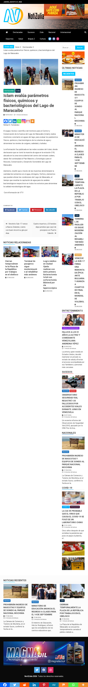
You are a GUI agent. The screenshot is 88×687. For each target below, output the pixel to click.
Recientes (68, 74)
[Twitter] (10, 121)
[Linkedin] (15, 121)
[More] (32, 121)
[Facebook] (6, 121)
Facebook (10, 210)
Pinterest (38, 210)
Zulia (41, 32)
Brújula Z (31, 39)
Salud (20, 39)
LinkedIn (51, 210)
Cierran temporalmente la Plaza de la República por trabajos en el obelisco (71, 610)
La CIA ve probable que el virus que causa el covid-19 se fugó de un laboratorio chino (73, 517)
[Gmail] (28, 121)
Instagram (50, 670)
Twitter (24, 210)
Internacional (65, 32)
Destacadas (18, 32)
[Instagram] (24, 121)
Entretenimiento (72, 310)
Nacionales (69, 432)
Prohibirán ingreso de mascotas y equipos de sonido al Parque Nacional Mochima (73, 461)
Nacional (51, 32)
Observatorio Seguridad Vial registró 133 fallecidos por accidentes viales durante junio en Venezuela (72, 403)
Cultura (43, 39)
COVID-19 (67, 487)
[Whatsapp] (19, 121)
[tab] (68, 74)
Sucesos (31, 32)
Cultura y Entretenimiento (71, 328)
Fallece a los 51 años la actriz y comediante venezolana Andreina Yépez (71, 338)
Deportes (9, 39)
